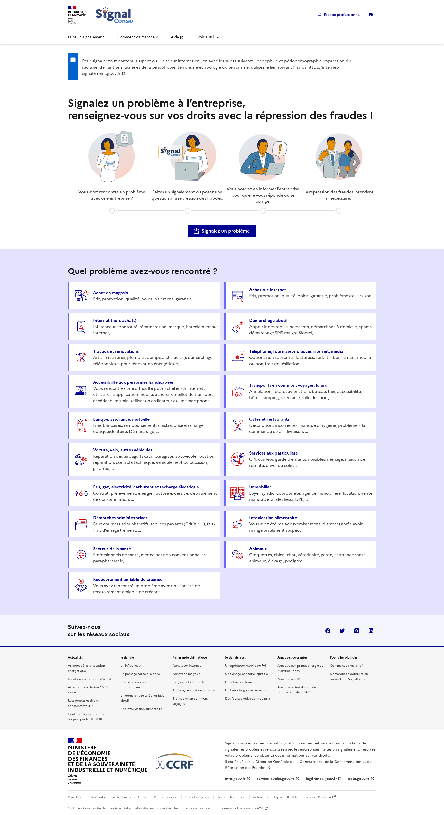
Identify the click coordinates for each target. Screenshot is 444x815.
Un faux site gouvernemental (246, 690)
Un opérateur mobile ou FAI (245, 665)
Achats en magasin (186, 674)
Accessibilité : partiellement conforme (119, 797)
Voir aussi (205, 37)
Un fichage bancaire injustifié (246, 674)
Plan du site (76, 797)
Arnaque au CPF (289, 679)
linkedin (371, 631)
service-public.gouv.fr (275, 778)
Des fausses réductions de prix (247, 698)
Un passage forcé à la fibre (140, 674)
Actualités (260, 797)
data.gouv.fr (358, 778)
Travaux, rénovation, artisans (194, 690)
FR (371, 14)
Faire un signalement (86, 37)
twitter (342, 631)
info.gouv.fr (235, 778)
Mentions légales (166, 797)
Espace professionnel (342, 14)
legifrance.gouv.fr (321, 778)
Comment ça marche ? (137, 37)
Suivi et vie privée (197, 797)
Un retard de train (238, 682)
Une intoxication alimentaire (141, 709)
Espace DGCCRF (286, 797)
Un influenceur (131, 665)
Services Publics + (318, 797)
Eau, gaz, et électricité (189, 682)
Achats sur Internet (187, 665)
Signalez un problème (226, 230)
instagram (356, 631)
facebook (328, 631)
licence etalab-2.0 (250, 808)
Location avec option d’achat (90, 679)
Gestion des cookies (231, 797)
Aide (175, 37)
